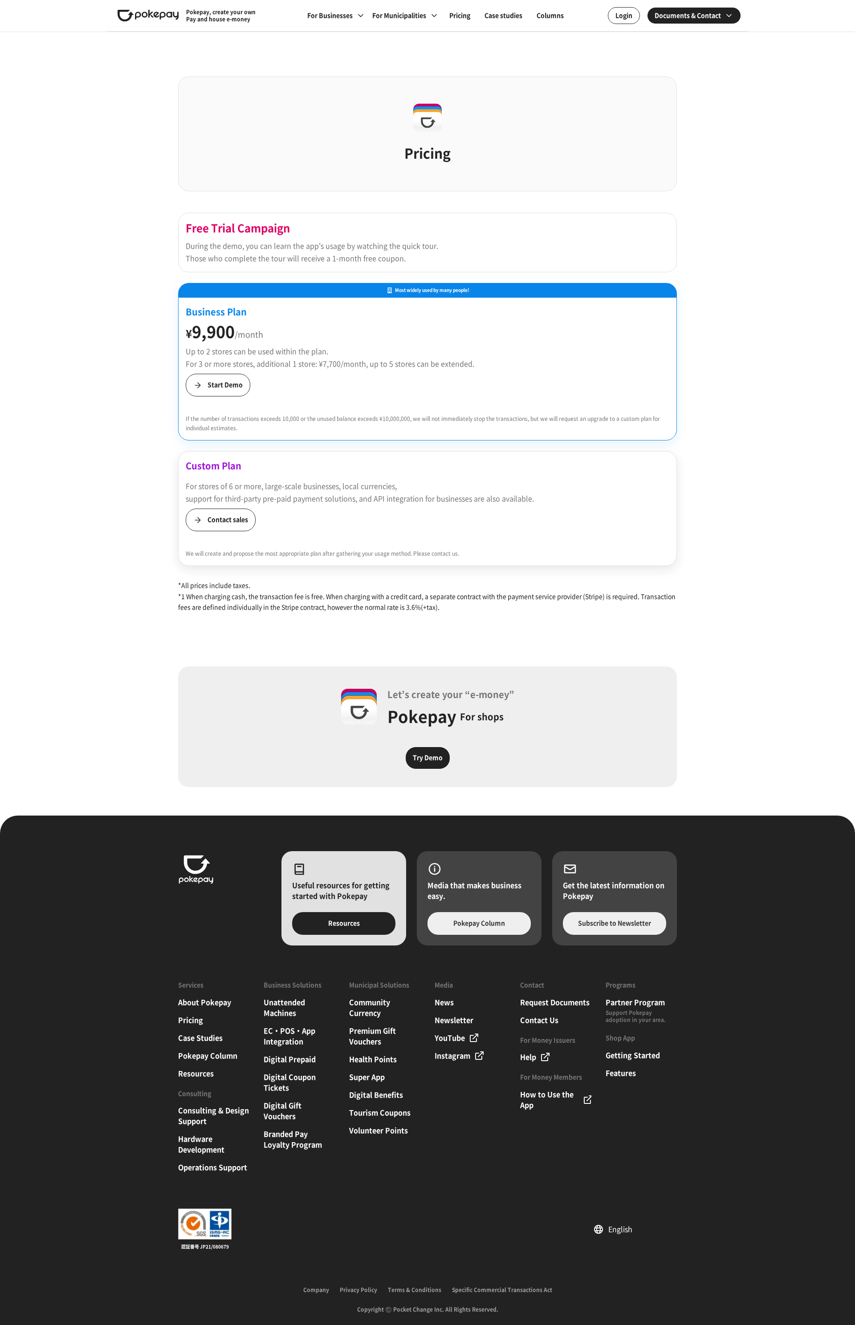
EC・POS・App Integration (289, 1036)
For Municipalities (399, 15)
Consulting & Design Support (213, 1116)
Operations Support (212, 1167)
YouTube (450, 1038)
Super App (367, 1077)
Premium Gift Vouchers (372, 1036)
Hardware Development (201, 1144)
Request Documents (555, 1002)
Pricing (459, 15)
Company (316, 1290)
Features (621, 1073)
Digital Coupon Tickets (290, 1082)
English (623, 1229)
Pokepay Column (479, 923)
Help (528, 1057)
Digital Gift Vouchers (282, 1111)
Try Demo (428, 758)
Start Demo (225, 385)
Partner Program (635, 1002)
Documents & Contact (688, 15)
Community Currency (369, 1008)
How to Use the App (547, 1100)
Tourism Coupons (380, 1112)
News (444, 1002)
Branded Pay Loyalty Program (293, 1139)
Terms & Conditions (414, 1290)
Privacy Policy (358, 1290)
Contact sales (228, 520)
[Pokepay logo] (148, 16)
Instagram (452, 1055)
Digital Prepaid (290, 1059)
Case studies (503, 15)
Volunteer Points (378, 1130)
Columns (550, 15)
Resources (344, 923)
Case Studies (200, 1038)
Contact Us (539, 1020)
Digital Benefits (376, 1095)
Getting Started (633, 1055)
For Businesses (330, 15)
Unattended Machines (284, 1008)
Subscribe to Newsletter (614, 923)
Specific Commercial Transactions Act (502, 1290)
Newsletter (454, 1020)
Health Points (373, 1059)
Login (623, 15)
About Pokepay (204, 1002)
